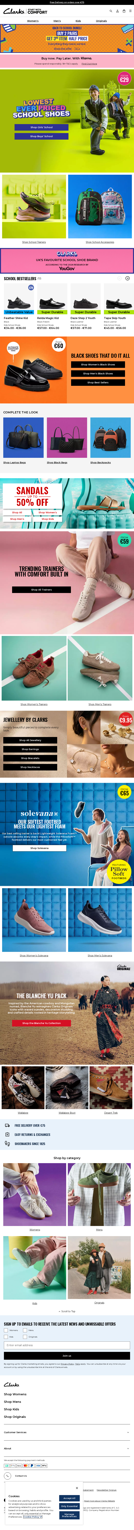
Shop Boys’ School (41, 136)
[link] (19, 308)
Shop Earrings (30, 749)
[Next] (128, 278)
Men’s (17, 519)
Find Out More (89, 63)
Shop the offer (63, 48)
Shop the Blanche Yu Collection (41, 1023)
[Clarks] (25, 11)
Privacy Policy (67, 1364)
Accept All (69, 1498)
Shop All (17, 512)
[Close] (77, 1488)
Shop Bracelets (30, 758)
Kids (78, 20)
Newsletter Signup (107, 1490)
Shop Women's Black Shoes (98, 364)
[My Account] (117, 11)
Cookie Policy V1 (33, 1516)
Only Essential (69, 1506)
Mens (31, 1330)
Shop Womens (15, 1394)
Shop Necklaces (30, 767)
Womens (13, 1330)
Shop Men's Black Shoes (98, 373)
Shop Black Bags (57, 462)
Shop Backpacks (100, 462)
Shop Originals (15, 1417)
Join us (67, 1355)
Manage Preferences (69, 1515)
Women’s (48, 512)
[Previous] (119, 278)
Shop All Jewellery (30, 740)
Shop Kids (11, 1409)
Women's (33, 20)
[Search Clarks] (111, 11)
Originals (101, 20)
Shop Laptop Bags (14, 462)
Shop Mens (12, 1402)
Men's (57, 20)
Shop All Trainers (41, 589)
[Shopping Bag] (124, 11)
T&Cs (77, 48)
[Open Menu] (130, 11)
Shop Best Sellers (98, 382)
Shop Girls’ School (42, 127)
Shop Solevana (39, 848)
